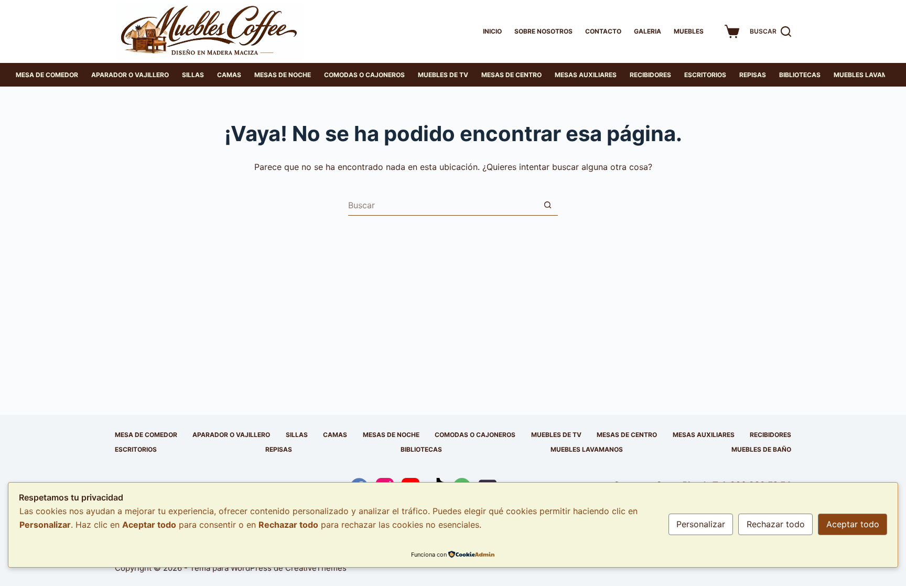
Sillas (193, 75)
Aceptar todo (852, 524)
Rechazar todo (776, 524)
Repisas (752, 75)
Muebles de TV (443, 75)
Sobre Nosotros (543, 31)
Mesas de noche (282, 75)
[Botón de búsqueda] (547, 205)
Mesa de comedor (47, 75)
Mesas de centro (511, 75)
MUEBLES (689, 31)
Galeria (647, 31)
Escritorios (705, 75)
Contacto (603, 31)
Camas (229, 75)
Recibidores (650, 75)
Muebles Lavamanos (587, 449)
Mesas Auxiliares (586, 75)
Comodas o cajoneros (364, 75)
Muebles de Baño (761, 449)
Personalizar (700, 524)
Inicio (492, 31)
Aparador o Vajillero (130, 75)
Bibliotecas (800, 75)
